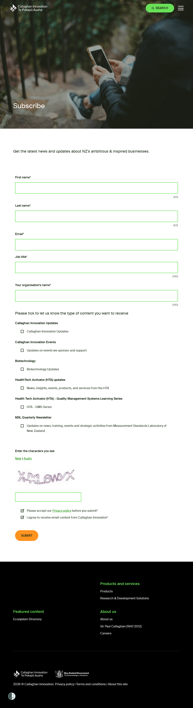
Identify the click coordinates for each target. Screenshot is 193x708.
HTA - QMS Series (39, 407)
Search (162, 8)
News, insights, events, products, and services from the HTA (68, 388)
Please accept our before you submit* (62, 511)
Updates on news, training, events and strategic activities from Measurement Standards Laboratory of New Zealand (96, 428)
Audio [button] (28, 459)
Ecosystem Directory (27, 619)
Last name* (23, 206)
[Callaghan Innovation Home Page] (28, 8)
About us (106, 619)
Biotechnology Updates (43, 369)
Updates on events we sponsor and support (57, 350)
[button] (181, 8)
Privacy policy (61, 511)
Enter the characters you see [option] (34, 451)
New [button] (18, 459)
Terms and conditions (91, 684)
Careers (105, 633)
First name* (23, 177)
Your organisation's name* (33, 285)
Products (106, 591)
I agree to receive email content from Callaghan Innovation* (67, 517)
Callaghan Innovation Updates (48, 331)
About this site (118, 684)
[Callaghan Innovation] (34, 673)
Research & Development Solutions (124, 598)
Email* (19, 234)
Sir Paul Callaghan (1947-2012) (121, 626)
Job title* (21, 257)
